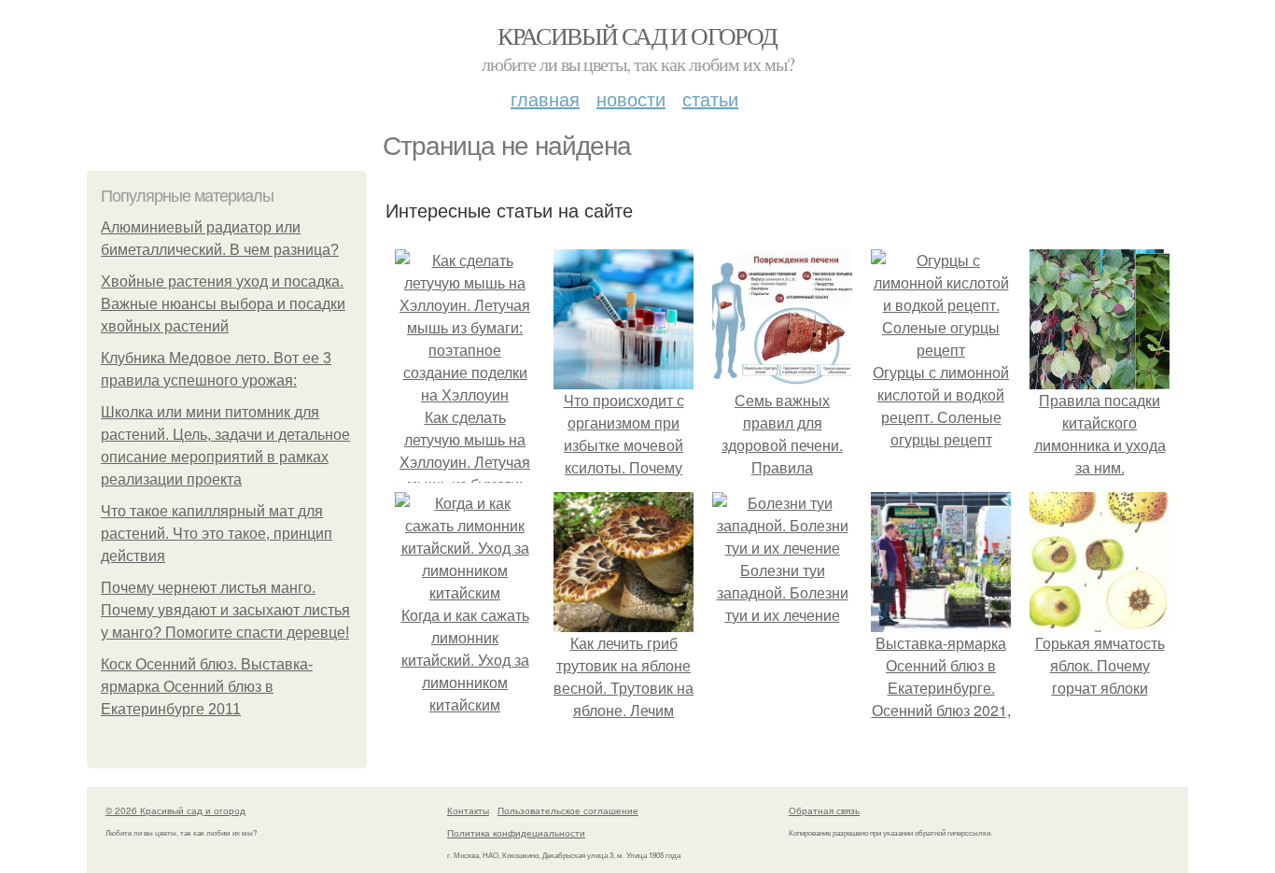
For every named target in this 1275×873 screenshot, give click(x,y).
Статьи (710, 98)
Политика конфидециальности (516, 832)
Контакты (468, 810)
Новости (631, 98)
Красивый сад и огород (637, 35)
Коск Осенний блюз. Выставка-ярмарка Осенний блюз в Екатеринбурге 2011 (207, 686)
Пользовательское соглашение (567, 810)
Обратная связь (824, 810)
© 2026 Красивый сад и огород (175, 810)
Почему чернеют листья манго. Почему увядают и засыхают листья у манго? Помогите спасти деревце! (225, 610)
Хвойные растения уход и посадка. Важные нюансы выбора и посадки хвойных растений (223, 304)
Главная (545, 98)
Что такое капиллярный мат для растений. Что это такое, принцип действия (216, 533)
